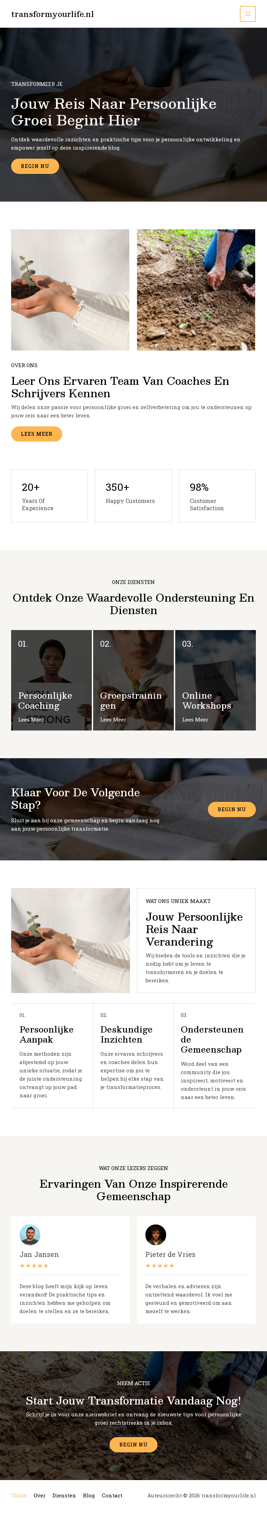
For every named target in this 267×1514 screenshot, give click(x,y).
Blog (89, 1495)
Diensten (64, 1495)
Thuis (19, 1495)
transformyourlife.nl (52, 13)
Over (40, 1495)
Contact (112, 1495)
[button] (232, 809)
